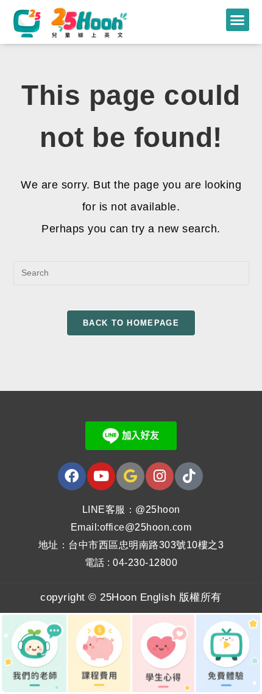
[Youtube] (101, 476)
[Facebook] (72, 476)
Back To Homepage (131, 322)
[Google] (130, 476)
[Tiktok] (189, 476)
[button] (237, 20)
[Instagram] (160, 476)
